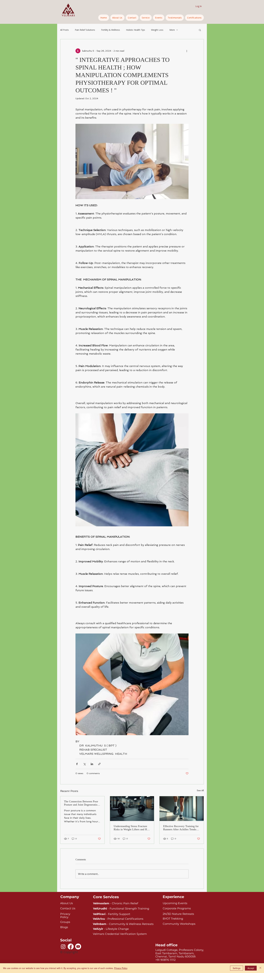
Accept (251, 968)
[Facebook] (71, 946)
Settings (236, 968)
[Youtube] (78, 946)
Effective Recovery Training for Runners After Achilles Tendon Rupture (181, 828)
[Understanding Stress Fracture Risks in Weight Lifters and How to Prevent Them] (132, 808)
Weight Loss (157, 30)
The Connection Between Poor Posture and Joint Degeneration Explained (81, 803)
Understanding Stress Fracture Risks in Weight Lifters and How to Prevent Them (132, 828)
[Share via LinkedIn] (91, 763)
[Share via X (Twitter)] (84, 763)
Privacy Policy (120, 968)
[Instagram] (63, 946)
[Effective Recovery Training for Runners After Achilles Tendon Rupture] (182, 808)
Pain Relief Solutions (85, 30)
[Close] (260, 968)
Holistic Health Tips (135, 30)
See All (200, 790)
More (172, 30)
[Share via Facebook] (76, 763)
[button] (146, 18)
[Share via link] (99, 763)
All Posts (64, 30)
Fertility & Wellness (110, 30)
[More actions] (187, 51)
